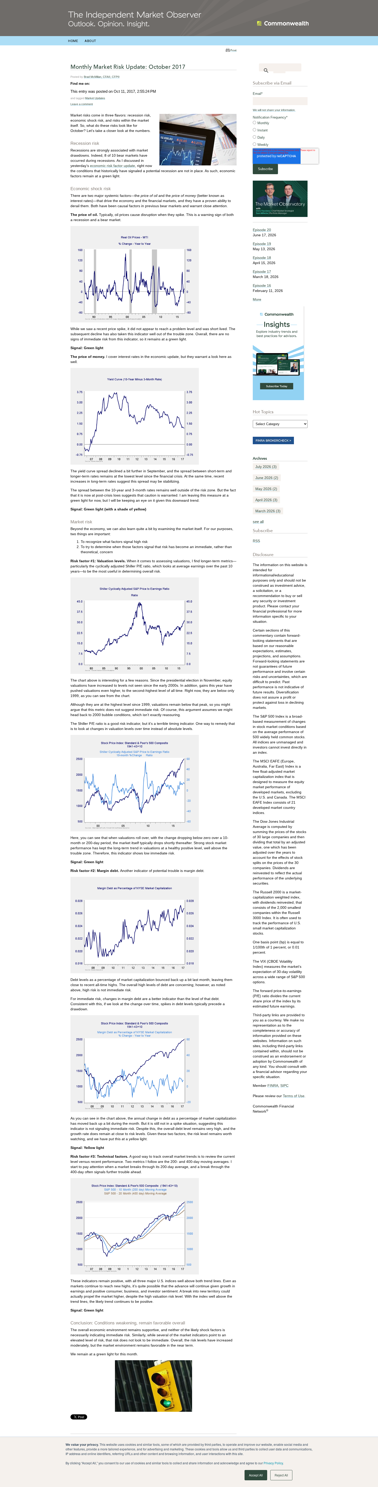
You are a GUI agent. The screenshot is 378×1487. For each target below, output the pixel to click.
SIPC (284, 1085)
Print (233, 50)
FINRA (272, 1085)
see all (258, 521)
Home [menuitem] (73, 41)
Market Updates (95, 98)
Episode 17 (262, 272)
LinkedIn (94, 83)
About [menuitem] (90, 41)
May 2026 (266, 489)
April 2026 (266, 500)
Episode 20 (262, 230)
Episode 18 (262, 258)
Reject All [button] (281, 1475)
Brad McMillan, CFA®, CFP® (102, 76)
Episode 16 (262, 285)
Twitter (101, 83)
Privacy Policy (273, 1463)
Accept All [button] (256, 1475)
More (257, 299)
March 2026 (268, 511)
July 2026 (266, 467)
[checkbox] (280, 134)
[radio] (280, 123)
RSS (256, 541)
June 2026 (266, 478)
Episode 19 (262, 244)
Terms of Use (293, 1096)
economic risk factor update (112, 166)
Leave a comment (81, 104)
